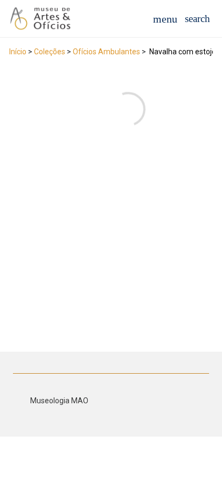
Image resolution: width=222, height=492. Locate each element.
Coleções (49, 51)
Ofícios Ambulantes (106, 51)
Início (17, 51)
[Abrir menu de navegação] (165, 19)
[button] (197, 18)
